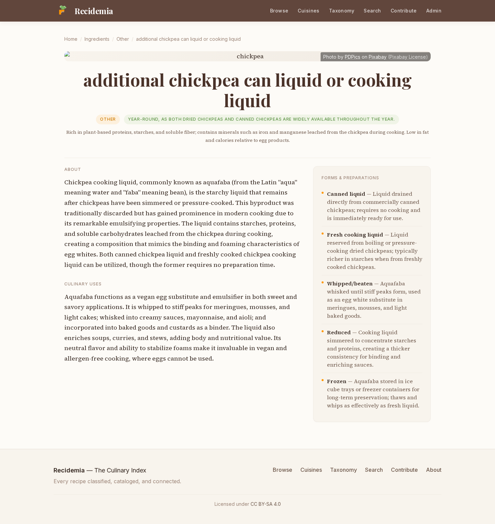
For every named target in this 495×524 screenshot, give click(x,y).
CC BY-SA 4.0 (266, 504)
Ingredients (97, 39)
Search (372, 10)
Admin (433, 10)
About (433, 469)
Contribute (404, 10)
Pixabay (378, 57)
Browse (279, 10)
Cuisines (308, 10)
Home (70, 39)
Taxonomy (341, 10)
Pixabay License (408, 57)
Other (123, 39)
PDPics (352, 57)
